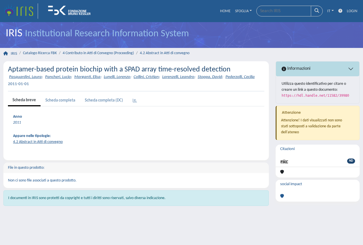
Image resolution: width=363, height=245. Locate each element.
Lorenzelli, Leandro (178, 77)
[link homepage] (20, 11)
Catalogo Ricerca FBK (40, 53)
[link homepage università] (71, 11)
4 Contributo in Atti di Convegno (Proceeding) (98, 53)
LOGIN (352, 11)
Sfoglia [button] (242, 11)
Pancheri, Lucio (58, 77)
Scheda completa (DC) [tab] (104, 100)
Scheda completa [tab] (60, 100)
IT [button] (328, 11)
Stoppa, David (210, 77)
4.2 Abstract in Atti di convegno (164, 53)
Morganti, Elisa (87, 77)
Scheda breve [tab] (24, 100)
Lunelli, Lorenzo (117, 77)
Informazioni (298, 68)
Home (225, 11)
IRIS (14, 54)
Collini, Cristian (146, 77)
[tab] (135, 101)
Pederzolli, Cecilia (240, 77)
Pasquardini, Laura (25, 77)
